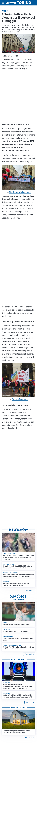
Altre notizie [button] (29, 590)
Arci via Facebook (20, 399)
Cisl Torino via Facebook (20, 192)
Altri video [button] (30, 702)
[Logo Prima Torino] (18, 2)
